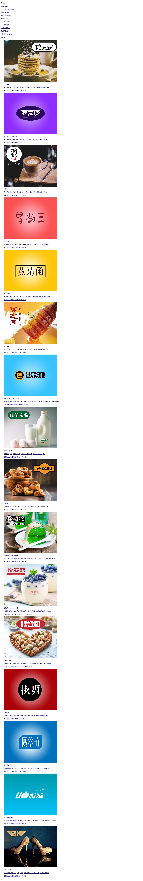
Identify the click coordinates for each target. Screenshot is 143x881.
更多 (2, 37)
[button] (71, 1)
